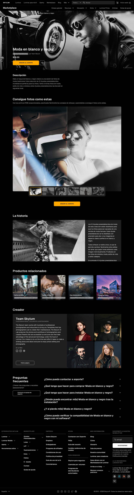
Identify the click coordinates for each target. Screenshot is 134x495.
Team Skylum (36, 54)
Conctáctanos (51, 464)
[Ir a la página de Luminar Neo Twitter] (72, 491)
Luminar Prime (104, 8)
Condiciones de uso (53, 452)
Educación (82, 8)
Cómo (92, 441)
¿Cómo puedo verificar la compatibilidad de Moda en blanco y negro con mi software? (82, 417)
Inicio (14, 13)
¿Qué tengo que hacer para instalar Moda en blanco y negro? (82, 392)
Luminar (18, 3)
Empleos (49, 441)
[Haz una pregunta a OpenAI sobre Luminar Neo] (115, 476)
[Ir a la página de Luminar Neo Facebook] (58, 491)
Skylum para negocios (76, 461)
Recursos (69, 8)
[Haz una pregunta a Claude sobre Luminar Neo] (124, 476)
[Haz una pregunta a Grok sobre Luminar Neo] (129, 476)
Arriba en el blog (97, 466)
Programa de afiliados (54, 448)
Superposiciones (31, 450)
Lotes (27, 442)
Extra (93, 8)
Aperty (42, 3)
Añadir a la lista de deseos (24, 285)
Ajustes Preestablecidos (27, 13)
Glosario (93, 444)
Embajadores (51, 444)
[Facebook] (17, 351)
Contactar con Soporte (77, 437)
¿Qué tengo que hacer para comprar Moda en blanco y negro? (82, 385)
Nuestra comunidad (97, 452)
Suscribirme (122, 445)
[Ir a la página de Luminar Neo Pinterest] (76, 491)
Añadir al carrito (26, 63)
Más (67, 2)
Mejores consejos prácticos (100, 471)
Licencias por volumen (76, 464)
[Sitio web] (24, 351)
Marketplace (51, 3)
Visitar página (25, 363)
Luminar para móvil (30, 3)
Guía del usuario (74, 444)
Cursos (26, 466)
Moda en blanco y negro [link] (46, 13)
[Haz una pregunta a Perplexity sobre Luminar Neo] (119, 476)
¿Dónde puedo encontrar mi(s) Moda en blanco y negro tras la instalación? (82, 401)
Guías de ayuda (125, 8)
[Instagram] (20, 351)
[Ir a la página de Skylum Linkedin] (65, 491)
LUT (27, 446)
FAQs (70, 441)
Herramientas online (10, 448)
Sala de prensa (96, 448)
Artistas (115, 8)
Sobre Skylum (51, 437)
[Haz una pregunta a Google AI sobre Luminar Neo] (115, 481)
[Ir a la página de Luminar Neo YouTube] (69, 491)
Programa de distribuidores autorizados (73, 470)
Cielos (26, 458)
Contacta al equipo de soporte (24, 393)
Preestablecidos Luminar (105, 298)
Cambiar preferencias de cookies (77, 449)
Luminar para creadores (99, 456)
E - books (27, 462)
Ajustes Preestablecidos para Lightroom (26, 298)
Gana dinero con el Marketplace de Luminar (99, 461)
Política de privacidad (54, 456)
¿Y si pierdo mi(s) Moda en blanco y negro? (82, 408)
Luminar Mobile (9, 440)
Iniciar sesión (125, 3)
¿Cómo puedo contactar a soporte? (82, 379)
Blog (59, 3)
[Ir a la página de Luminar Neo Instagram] (62, 491)
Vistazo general (56, 8)
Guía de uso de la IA (53, 460)
